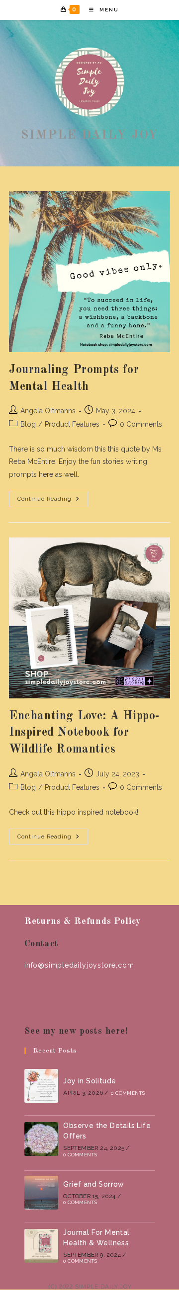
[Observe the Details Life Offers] (41, 1139)
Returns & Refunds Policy (82, 921)
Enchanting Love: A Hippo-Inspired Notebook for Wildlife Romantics (84, 733)
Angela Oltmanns (48, 411)
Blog (28, 424)
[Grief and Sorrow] (41, 1193)
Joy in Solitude (89, 1081)
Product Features (72, 424)
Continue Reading (52, 501)
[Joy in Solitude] (41, 1086)
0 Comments (141, 424)
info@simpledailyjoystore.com (79, 965)
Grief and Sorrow (93, 1184)
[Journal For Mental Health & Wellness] (41, 1246)
